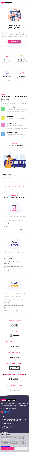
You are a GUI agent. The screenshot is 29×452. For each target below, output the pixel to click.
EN (21, 3)
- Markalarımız (4, 432)
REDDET (21, 448)
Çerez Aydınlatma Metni (5, 446)
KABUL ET (8, 448)
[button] (4, 186)
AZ (27, 3)
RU (24, 3)
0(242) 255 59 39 (6, 423)
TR (19, 3)
